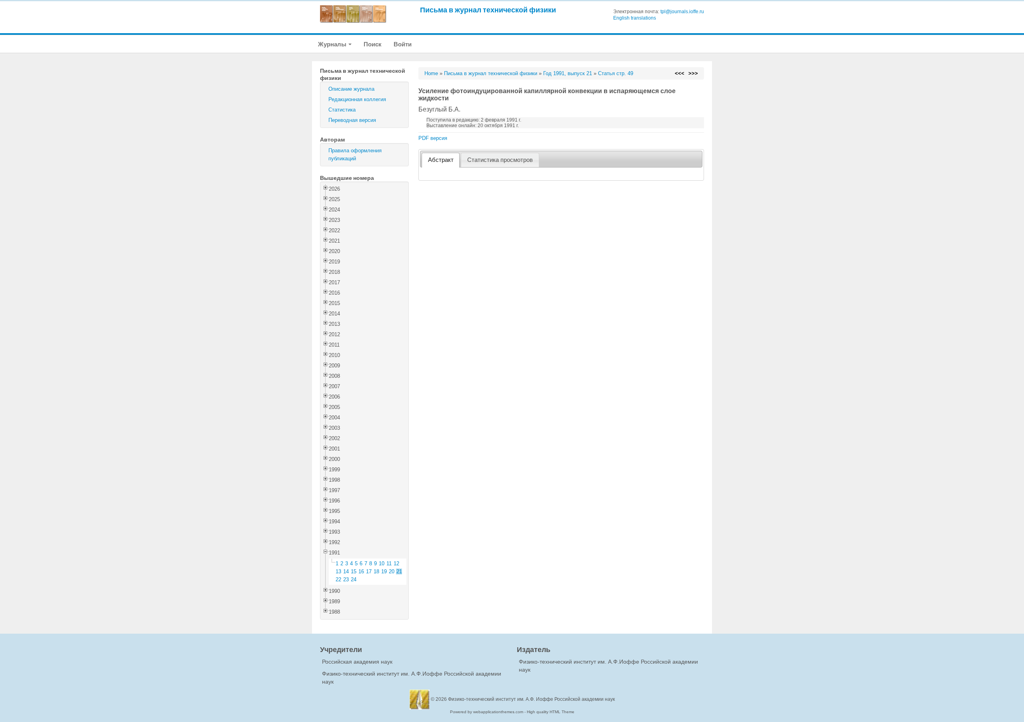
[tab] (441, 160)
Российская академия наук (357, 661)
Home (431, 73)
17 (369, 571)
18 (376, 571)
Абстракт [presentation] (441, 160)
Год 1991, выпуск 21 (567, 73)
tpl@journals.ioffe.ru (682, 11)
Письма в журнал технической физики (488, 9)
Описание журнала (351, 89)
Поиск (373, 44)
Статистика (342, 110)
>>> (693, 73)
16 (361, 571)
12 (396, 563)
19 (384, 571)
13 (338, 571)
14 (346, 571)
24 (353, 579)
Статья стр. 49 (615, 73)
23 (346, 579)
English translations (634, 18)
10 (381, 563)
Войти (403, 44)
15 (353, 571)
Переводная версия (352, 120)
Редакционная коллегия (357, 99)
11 (389, 563)
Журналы (333, 44)
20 (391, 571)
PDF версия (432, 138)
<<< (679, 73)
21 (399, 571)
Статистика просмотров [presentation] (500, 160)
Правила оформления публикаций (355, 155)
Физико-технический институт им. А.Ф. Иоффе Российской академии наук (531, 699)
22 (338, 579)
